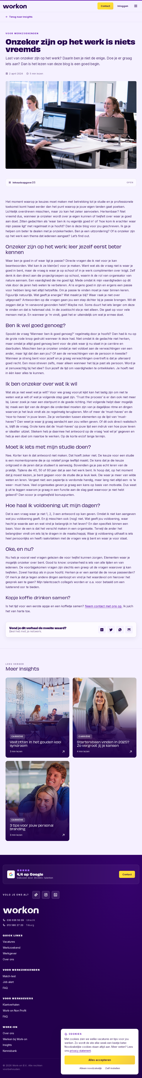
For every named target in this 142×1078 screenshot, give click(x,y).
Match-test (9, 976)
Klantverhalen (11, 1004)
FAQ (5, 987)
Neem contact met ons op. (103, 606)
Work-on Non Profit (14, 1010)
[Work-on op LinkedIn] (55, 895)
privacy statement (80, 1050)
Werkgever (10, 953)
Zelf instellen (112, 1068)
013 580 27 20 (20, 925)
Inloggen (122, 5)
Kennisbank (10, 1050)
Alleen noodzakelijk (91, 1068)
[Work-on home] (15, 6)
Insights (7, 1044)
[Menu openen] (135, 5)
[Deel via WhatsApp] (120, 629)
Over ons (8, 959)
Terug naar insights (21, 16)
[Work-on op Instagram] (46, 895)
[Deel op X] (111, 629)
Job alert (8, 982)
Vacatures (9, 941)
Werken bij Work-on (15, 1039)
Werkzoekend (11, 947)
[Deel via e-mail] (129, 629)
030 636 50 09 (21, 920)
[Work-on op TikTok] (36, 895)
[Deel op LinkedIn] (102, 629)
